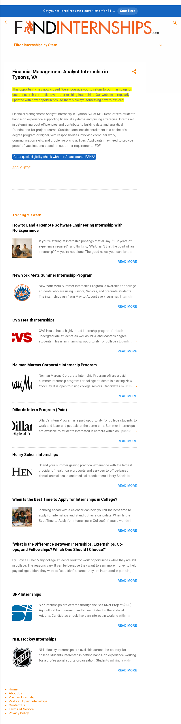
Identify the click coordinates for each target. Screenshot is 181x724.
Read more (127, 262)
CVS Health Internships (33, 320)
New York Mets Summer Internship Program (52, 275)
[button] (134, 72)
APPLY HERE (21, 168)
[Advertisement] (163, 128)
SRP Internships (26, 594)
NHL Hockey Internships (34, 639)
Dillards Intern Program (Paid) (39, 409)
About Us (15, 693)
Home (13, 689)
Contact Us (17, 705)
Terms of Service (21, 709)
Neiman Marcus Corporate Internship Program (54, 365)
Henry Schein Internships (35, 454)
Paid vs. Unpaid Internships (28, 701)
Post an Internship (22, 697)
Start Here (127, 11)
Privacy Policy (19, 713)
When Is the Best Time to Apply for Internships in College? (64, 499)
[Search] (174, 23)
